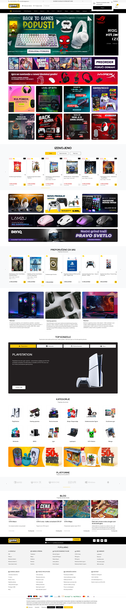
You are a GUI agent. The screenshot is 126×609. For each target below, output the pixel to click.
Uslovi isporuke (39, 582)
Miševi (31, 556)
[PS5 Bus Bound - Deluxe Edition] (72, 167)
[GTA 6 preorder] (63, 63)
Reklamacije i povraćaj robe (70, 582)
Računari (99, 556)
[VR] (36, 482)
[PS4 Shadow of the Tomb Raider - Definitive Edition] (17, 264)
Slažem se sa (55, 542)
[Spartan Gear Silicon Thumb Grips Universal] (108, 264)
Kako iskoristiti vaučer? (41, 589)
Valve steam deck (12, 564)
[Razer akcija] (49, 99)
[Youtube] (102, 540)
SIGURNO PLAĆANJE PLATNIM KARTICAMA (63, 1)
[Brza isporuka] (14, 159)
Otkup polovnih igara (13, 584)
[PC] (54, 482)
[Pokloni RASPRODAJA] (91, 456)
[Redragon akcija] (77, 126)
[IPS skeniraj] (94, 597)
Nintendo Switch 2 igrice (80, 564)
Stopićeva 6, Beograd (96, 574)
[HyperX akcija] (63, 77)
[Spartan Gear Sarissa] (63, 203)
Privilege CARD (11, 587)
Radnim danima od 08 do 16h (98, 582)
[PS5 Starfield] (90, 167)
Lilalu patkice (56, 561)
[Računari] (26, 305)
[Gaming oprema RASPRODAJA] (35, 456)
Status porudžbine (28, 5)
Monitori (32, 561)
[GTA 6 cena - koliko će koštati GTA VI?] (49, 509)
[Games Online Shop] (14, 6)
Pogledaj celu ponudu (63, 251)
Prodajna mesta (38, 5)
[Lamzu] (63, 220)
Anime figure (56, 564)
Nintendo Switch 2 (12, 561)
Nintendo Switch (12, 559)
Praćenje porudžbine (68, 574)
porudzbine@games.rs (24, 1)
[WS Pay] (57, 597)
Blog (10, 519)
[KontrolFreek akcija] (104, 99)
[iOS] (90, 482)
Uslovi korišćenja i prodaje (70, 577)
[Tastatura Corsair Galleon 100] (100, 203)
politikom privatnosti (58, 542)
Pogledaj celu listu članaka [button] (63, 498)
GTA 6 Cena (78, 554)
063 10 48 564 (13, 1)
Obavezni (30, 607)
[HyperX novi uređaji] (104, 126)
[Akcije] (10, 158)
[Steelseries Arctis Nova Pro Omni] (26, 203)
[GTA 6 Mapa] (76, 509)
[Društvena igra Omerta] (54, 264)
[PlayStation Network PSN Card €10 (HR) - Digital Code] (72, 264)
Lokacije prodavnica (13, 574)
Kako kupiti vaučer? (40, 587)
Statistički (37, 607)
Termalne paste (100, 561)
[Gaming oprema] (63, 305)
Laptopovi (99, 554)
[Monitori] (100, 305)
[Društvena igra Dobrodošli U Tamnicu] (35, 167)
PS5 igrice (77, 556)
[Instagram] (98, 540)
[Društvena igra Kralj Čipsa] (17, 167)
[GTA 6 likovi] (21, 509)
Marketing (44, 607)
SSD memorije (100, 564)
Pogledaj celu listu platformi (63, 474)
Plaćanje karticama (40, 577)
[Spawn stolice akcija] (21, 126)
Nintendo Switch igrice (80, 561)
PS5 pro (10, 556)
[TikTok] (105, 540)
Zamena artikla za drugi (69, 584)
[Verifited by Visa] (88, 597)
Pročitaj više (31, 531)
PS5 (9, 554)
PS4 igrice (77, 559)
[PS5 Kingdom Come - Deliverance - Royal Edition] (108, 167)
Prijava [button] (102, 8)
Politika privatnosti (40, 584)
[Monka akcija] (49, 126)
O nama (10, 577)
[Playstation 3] (108, 482)
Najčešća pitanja (114, 1)
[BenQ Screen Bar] (63, 235)
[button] (25, 175)
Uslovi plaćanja (39, 574)
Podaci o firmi (11, 579)
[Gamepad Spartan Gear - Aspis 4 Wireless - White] (90, 264)
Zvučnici (32, 564)
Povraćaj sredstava (68, 589)
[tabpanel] (63, 34)
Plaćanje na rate (40, 579)
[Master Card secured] (84, 597)
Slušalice (32, 559)
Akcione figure (56, 554)
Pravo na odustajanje (69, 587)
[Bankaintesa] (71, 597)
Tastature (32, 554)
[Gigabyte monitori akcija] (77, 99)
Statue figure (56, 559)
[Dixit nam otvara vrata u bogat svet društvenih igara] (104, 509)
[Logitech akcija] (21, 99)
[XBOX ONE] (18, 482)
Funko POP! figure (57, 556)
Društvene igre (95, 519)
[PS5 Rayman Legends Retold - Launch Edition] (54, 167)
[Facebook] (94, 540)
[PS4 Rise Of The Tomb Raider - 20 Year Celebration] (35, 264)
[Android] (72, 482)
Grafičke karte (100, 559)
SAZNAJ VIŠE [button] (19, 387)
